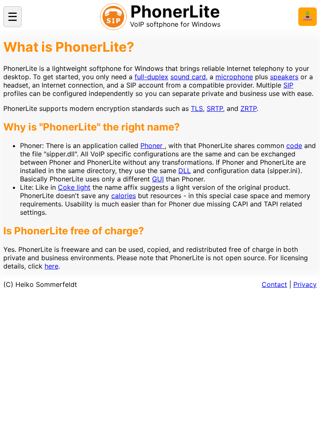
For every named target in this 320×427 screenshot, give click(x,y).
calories (123, 195)
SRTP (215, 108)
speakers (284, 77)
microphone (234, 77)
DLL (184, 170)
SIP (288, 85)
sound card (188, 77)
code (294, 145)
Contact (274, 284)
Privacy (305, 284)
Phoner (152, 145)
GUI (158, 179)
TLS (197, 108)
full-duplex (151, 77)
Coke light (74, 187)
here (51, 266)
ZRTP (248, 108)
